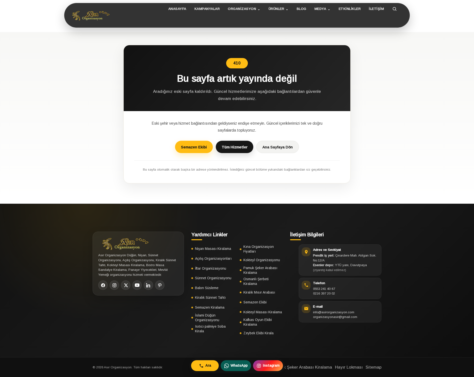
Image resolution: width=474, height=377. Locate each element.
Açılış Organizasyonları (213, 258)
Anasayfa (177, 9)
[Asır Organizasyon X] (125, 285)
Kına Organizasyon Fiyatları (258, 249)
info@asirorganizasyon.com (333, 312)
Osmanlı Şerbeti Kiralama (256, 281)
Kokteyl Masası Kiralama (262, 312)
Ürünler (276, 9)
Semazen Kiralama (209, 307)
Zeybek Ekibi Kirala (258, 333)
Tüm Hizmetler (234, 147)
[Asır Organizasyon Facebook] (103, 285)
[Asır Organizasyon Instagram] (114, 285)
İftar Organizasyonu (210, 268)
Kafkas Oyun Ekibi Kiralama (257, 322)
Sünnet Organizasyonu (213, 278)
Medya (320, 9)
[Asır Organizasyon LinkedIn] (148, 285)
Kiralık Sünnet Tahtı (210, 297)
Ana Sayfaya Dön (277, 147)
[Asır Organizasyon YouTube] (137, 285)
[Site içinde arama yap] (394, 9)
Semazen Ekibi (194, 147)
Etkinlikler (350, 9)
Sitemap (373, 367)
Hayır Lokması (349, 367)
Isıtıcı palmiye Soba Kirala (210, 328)
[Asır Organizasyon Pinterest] (159, 285)
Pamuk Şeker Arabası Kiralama (260, 270)
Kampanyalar (207, 9)
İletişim (376, 9)
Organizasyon (242, 9)
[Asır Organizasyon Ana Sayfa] (90, 15)
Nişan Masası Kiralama (213, 249)
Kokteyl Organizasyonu (261, 260)
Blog (301, 9)
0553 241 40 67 (324, 289)
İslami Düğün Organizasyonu (207, 317)
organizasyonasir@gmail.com (335, 317)
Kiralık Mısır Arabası (259, 292)
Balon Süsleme (206, 288)
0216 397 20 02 (324, 293)
